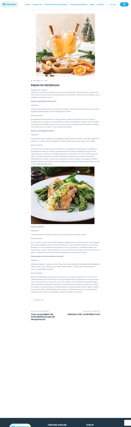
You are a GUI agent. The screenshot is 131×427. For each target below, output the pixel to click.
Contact (100, 4)
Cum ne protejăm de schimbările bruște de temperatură (43, 317)
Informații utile (38, 300)
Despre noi (37, 4)
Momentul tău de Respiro (56, 4)
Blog (92, 4)
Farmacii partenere (78, 4)
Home (27, 4)
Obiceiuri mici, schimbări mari (83, 314)
